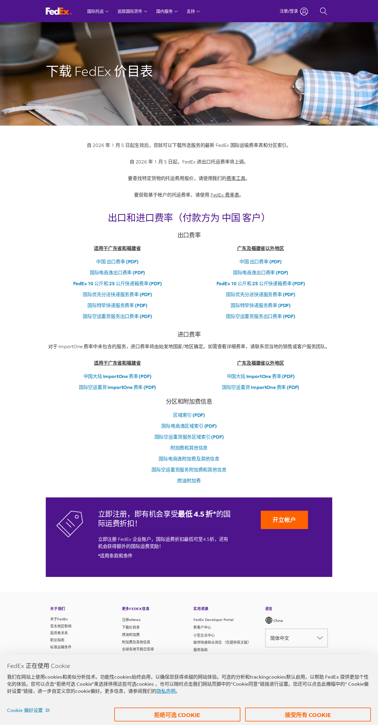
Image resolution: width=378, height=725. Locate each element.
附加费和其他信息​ (189, 448)
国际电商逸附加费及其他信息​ (189, 458)
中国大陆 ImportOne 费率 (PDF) (117, 376)
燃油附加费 (131, 634)
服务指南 (200, 650)
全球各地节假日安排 (138, 649)
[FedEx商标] (64, 11)
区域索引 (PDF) (189, 415)
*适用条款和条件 (115, 555)
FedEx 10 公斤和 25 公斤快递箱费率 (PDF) (117, 283)
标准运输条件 (60, 647)
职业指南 (57, 640)
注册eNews (131, 619)
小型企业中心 (204, 635)
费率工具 (236, 178)
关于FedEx (59, 619)
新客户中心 (202, 627)
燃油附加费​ (189, 480)
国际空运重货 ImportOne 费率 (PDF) (117, 387)
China (278, 620)
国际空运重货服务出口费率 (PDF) (117, 316)
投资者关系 (59, 633)
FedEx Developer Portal (213, 619)
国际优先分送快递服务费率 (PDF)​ (117, 294)
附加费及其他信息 (136, 642)
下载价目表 (131, 627)
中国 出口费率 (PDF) (117, 261)
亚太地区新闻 (60, 626)
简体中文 (279, 638)
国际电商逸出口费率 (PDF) (117, 272)
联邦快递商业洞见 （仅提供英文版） (222, 642)
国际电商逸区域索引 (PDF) (188, 426)
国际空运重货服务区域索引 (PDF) (189, 437)
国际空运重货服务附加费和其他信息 (188, 469)
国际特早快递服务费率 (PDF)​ (117, 305)
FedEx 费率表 (225, 195)
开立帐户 (284, 519)
